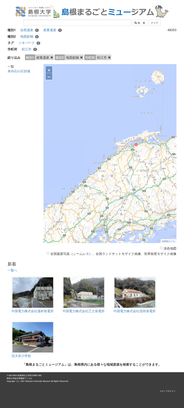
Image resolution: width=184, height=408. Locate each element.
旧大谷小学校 (21, 355)
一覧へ (12, 270)
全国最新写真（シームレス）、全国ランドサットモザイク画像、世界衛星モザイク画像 (113, 253)
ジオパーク (29, 42)
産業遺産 (52, 30)
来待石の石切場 (19, 71)
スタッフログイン (168, 390)
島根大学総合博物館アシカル (19, 378)
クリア (154, 23)
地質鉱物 (29, 36)
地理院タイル (168, 241)
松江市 (29, 49)
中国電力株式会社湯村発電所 (33, 310)
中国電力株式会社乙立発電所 (84, 310)
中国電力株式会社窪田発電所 (135, 310)
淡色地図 (170, 248)
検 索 (141, 23)
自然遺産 (29, 30)
